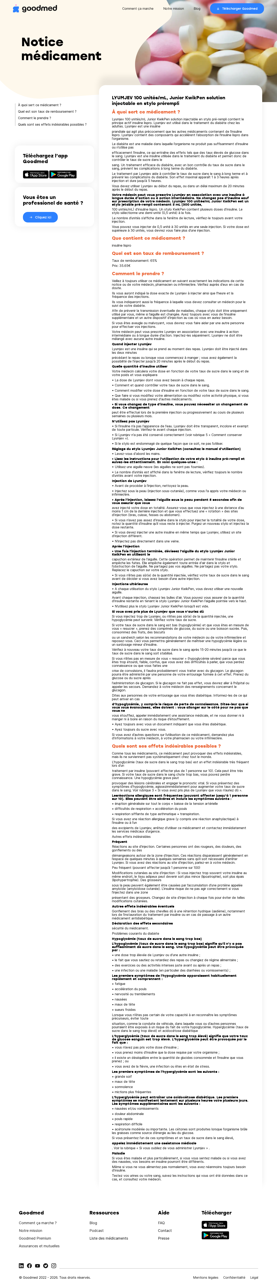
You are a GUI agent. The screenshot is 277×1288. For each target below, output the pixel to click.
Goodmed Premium (35, 1238)
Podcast (96, 1230)
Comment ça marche (138, 8)
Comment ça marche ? (38, 1223)
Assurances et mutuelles (39, 1246)
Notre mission (173, 8)
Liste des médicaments (108, 1238)
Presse (163, 1238)
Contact (165, 1230)
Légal (254, 1277)
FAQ (161, 1223)
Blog (197, 8)
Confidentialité (234, 1277)
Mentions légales (205, 1277)
